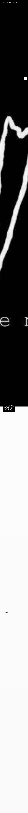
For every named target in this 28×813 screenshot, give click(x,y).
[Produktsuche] (26, 78)
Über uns (8, 2)
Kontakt (15, 2)
